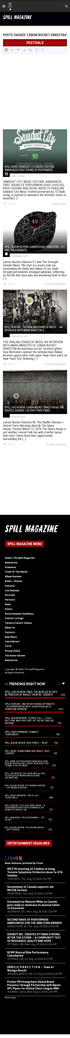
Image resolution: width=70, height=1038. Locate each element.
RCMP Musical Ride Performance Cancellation (27, 954)
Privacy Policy (12, 651)
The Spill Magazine (34, 669)
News (8, 604)
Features (10, 586)
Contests (10, 632)
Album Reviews (13, 576)
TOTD (8, 646)
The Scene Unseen (15, 655)
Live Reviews (12, 590)
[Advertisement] (35, 92)
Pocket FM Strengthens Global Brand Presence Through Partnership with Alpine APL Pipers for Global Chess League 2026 (34, 985)
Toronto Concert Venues (18, 623)
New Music (11, 637)
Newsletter (11, 562)
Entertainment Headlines (19, 613)
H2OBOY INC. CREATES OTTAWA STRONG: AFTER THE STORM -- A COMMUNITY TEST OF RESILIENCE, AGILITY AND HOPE (34, 938)
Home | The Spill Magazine (20, 558)
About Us (10, 627)
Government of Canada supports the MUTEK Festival (30, 888)
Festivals (10, 595)
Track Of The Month (16, 571)
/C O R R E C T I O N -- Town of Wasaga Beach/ (30, 969)
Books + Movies (13, 581)
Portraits (10, 599)
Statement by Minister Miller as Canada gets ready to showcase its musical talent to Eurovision (33, 905)
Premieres (10, 567)
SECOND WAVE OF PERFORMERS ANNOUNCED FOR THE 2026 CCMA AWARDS (34, 921)
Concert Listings (14, 618)
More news (10, 997)
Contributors (12, 641)
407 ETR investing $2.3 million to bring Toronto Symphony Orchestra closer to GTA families (34, 872)
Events (8, 609)
